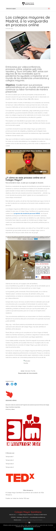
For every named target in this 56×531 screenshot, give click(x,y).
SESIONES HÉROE (11, 400)
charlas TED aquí (24, 498)
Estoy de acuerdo (28, 528)
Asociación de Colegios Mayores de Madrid (31, 520)
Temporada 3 (10, 463)
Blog (12, 28)
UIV (17, 514)
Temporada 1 (10, 456)
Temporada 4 (10, 467)
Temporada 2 (10, 460)
